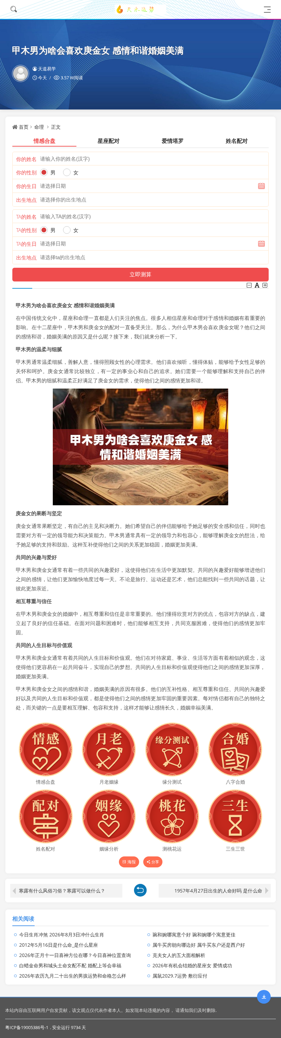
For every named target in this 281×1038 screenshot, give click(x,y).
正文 (56, 127)
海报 (131, 862)
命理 (39, 127)
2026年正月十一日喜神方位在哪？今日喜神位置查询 (75, 955)
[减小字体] (249, 285)
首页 (23, 127)
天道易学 (47, 69)
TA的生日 (26, 243)
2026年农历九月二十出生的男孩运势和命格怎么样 (72, 975)
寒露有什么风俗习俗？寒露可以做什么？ (62, 890)
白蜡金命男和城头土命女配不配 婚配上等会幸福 (70, 965)
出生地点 (26, 199)
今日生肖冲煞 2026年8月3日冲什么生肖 (61, 934)
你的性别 (26, 172)
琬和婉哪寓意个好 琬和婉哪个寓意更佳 (193, 934)
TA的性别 (26, 230)
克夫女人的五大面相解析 (178, 955)
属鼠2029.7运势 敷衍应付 (179, 975)
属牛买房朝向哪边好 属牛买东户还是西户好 (198, 945)
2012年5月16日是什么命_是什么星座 (58, 945)
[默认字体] (257, 285)
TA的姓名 (26, 216)
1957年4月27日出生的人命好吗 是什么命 (218, 890)
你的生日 (26, 186)
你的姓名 (26, 158)
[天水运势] (140, 9)
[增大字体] (265, 285)
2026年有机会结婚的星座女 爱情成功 (192, 965)
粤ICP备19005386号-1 (26, 1027)
